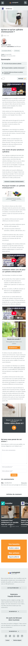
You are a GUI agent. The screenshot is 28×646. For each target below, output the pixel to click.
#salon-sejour (14, 548)
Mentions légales (17, 640)
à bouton (22, 367)
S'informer (17, 50)
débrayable (17, 367)
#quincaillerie (14, 557)
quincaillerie (16, 290)
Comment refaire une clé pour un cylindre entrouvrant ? (12, 73)
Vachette (9, 243)
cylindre (6, 98)
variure (4, 116)
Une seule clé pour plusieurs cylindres (11, 64)
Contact (7, 640)
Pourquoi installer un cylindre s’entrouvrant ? (13, 68)
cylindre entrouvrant (7, 107)
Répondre (24, 483)
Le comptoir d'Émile (6, 50)
